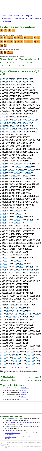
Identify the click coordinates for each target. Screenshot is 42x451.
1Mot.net (7, 426)
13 (26, 62)
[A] (2, 39)
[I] (28, 39)
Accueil (4, 15)
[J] (32, 39)
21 (23, 65)
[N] (5, 42)
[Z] (5, 46)
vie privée (7, 444)
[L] (38, 39)
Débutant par (26, 15)
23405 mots (22, 394)
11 (18, 62)
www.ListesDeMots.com (12, 433)
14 (31, 62)
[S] (22, 42)
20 (18, 65)
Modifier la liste (9, 377)
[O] (8, 42)
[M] (2, 42)
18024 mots (24, 392)
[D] (12, 39)
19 (14, 65)
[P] (12, 42)
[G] (22, 39)
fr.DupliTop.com (10, 437)
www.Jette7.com (28, 422)
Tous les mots (14, 15)
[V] (32, 42)
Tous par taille (26, 59)
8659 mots (23, 390)
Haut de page (34, 377)
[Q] (15, 42)
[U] (28, 42)
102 (26, 367)
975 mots (23, 397)
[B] (5, 39)
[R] (18, 42)
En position (6, 21)
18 (10, 65)
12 (22, 62)
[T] (25, 42)
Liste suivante (34, 380)
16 (1, 65)
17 (6, 65)
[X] (38, 42)
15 (35, 62)
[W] (35, 42)
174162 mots (25, 388)
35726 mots (24, 399)
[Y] (2, 46)
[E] (15, 39)
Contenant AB (19, 18)
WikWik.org (13, 418)
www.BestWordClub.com (13, 422)
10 (14, 62)
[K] (35, 39)
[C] (8, 39)
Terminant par (6, 18)
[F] (18, 39)
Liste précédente (9, 380)
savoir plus (34, 442)
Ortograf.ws (8, 430)
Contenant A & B (33, 18)
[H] (25, 39)
